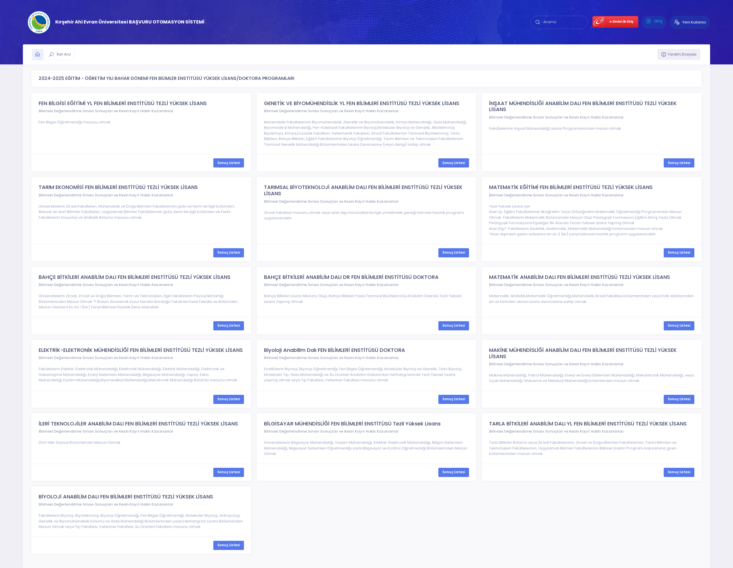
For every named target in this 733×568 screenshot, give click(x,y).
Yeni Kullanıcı (693, 22)
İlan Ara (63, 54)
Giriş (657, 21)
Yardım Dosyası (682, 54)
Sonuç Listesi (228, 163)
